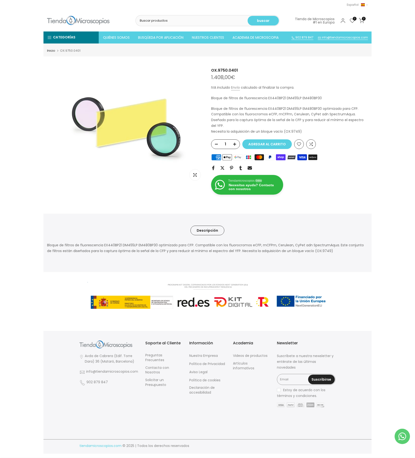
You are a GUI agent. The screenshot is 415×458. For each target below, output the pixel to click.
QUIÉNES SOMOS (116, 37)
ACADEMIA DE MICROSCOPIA (255, 37)
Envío (235, 87)
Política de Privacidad (207, 364)
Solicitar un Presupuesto (155, 382)
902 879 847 (304, 37)
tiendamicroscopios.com (100, 446)
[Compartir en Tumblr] (240, 168)
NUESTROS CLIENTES (208, 37)
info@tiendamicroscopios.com (344, 37)
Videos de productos (250, 355)
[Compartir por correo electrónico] (250, 168)
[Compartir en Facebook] (213, 168)
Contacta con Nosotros (157, 370)
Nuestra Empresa (203, 355)
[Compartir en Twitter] (222, 168)
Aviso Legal (198, 372)
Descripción (207, 230)
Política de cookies (204, 380)
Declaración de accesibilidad (202, 390)
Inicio (51, 50)
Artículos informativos (243, 366)
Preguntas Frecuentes (154, 357)
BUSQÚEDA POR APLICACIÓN (160, 37)
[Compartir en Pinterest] (231, 168)
